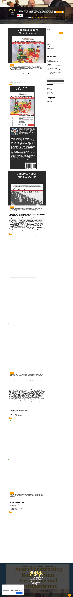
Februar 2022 (49, 89)
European (11, 67)
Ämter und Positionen (49, 10)
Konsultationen (36, 11)
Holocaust (14, 375)
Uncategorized (49, 102)
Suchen (48, 29)
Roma (38, 68)
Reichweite (46, 12)
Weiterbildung (42, 11)
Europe (31, 374)
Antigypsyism (17, 66)
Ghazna (37, 374)
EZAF (14, 67)
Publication (30, 68)
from (33, 374)
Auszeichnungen (40, 12)
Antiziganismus (25, 66)
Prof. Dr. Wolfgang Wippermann (23, 68)
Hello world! (49, 60)
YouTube (48, 46)
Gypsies (18, 67)
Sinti (14, 69)
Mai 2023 (48, 88)
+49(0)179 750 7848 (50, 50)
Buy (10, 84)
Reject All (13, 592)
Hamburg (23, 67)
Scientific (11, 69)
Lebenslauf (21, 11)
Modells (15, 68)
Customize (6, 592)
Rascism (33, 68)
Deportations (24, 374)
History (11, 375)
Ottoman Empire (29, 375)
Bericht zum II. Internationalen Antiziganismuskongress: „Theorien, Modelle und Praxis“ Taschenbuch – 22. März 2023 (54, 69)
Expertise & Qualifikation (28, 11)
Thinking (19, 69)
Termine (51, 11)
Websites (27, 12)
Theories (16, 69)
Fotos (31, 12)
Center (31, 66)
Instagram (49, 42)
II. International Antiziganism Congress (31, 67)
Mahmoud (17, 375)
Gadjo (35, 374)
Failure (16, 67)
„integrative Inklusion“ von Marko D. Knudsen (54, 58)
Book (29, 66)
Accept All (19, 592)
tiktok (48, 40)
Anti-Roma (12, 66)
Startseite (20, 10)
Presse (47, 11)
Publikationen (31, 10)
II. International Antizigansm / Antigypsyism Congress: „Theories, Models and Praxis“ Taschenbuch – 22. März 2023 (27, 74)
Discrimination (40, 66)
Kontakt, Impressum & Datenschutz (46, 13)
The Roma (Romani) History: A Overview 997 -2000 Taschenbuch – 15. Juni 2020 (24, 379)
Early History (28, 374)
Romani (39, 375)
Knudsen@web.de (50, 48)
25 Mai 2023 (12, 207)
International (39, 67)
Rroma (41, 68)
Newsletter (51, 12)
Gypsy (21, 67)
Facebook (34, 12)
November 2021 (50, 93)
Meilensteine (25, 10)
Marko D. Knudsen (32, 209)
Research (36, 68)
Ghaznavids (40, 374)
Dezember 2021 (49, 92)
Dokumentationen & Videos (39, 10)
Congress (36, 66)
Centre (33, 66)
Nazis (26, 375)
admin (17, 207)
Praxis (17, 68)
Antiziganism (21, 66)
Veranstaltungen (50, 104)
